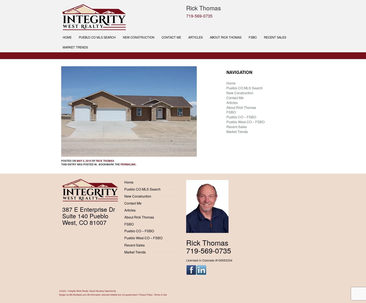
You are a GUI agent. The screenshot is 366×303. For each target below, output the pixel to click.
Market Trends (75, 47)
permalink (128, 164)
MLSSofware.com (78, 294)
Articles (195, 37)
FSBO (253, 37)
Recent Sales (275, 37)
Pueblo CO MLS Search (97, 37)
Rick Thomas (105, 161)
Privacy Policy (145, 294)
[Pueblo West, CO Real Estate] (121, 17)
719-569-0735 (199, 16)
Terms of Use (160, 294)
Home (67, 37)
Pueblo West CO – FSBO (245, 121)
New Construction (138, 37)
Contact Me (171, 37)
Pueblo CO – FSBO (241, 117)
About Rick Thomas (225, 37)
